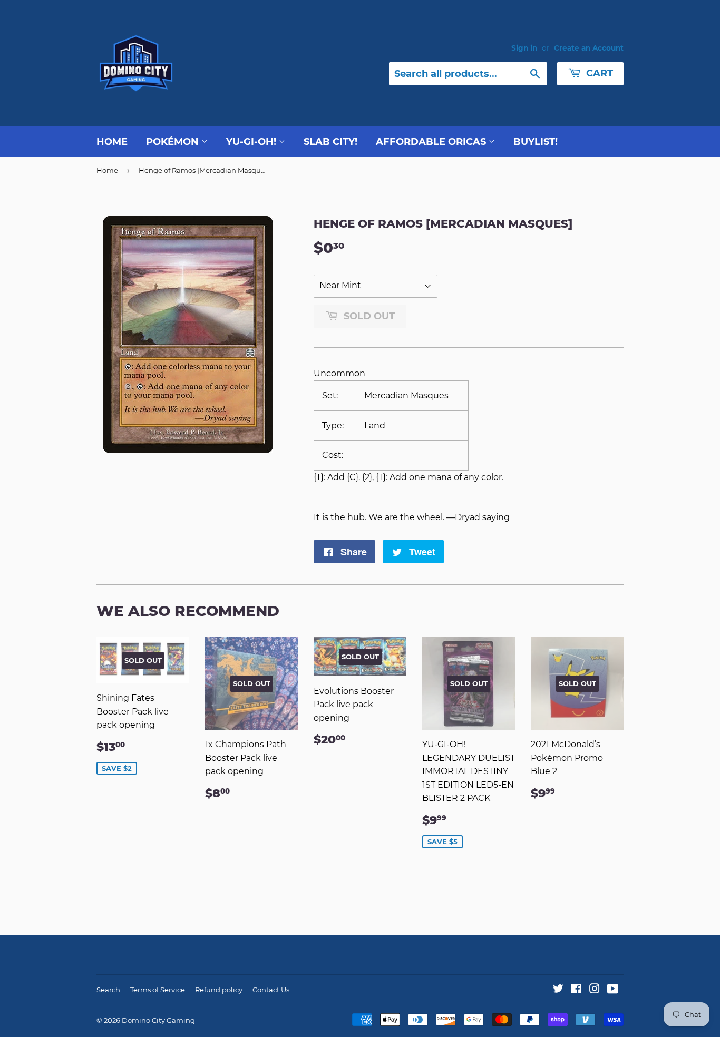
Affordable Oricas (432, 142)
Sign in (524, 48)
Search (108, 989)
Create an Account (589, 48)
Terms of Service (157, 989)
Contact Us (270, 989)
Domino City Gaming (158, 1020)
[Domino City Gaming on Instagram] (594, 990)
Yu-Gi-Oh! (252, 142)
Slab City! (330, 142)
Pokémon (173, 142)
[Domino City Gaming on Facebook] (576, 990)
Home (112, 142)
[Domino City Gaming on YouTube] (612, 990)
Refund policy (218, 989)
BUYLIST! (535, 142)
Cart (598, 73)
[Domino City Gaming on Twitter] (558, 990)
